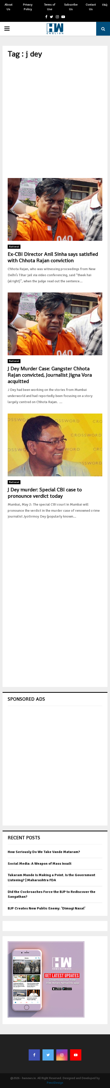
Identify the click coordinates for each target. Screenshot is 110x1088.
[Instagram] (62, 1055)
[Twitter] (48, 1055)
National (14, 246)
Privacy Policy (27, 7)
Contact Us (91, 7)
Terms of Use (49, 7)
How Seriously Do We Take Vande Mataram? (44, 852)
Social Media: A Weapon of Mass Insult (39, 863)
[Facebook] (34, 1055)
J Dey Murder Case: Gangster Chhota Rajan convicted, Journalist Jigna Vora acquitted (50, 375)
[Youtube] (75, 1055)
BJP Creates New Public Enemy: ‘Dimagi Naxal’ (46, 908)
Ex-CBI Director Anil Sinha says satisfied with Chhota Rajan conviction (53, 257)
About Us (9, 7)
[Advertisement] (55, 118)
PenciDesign (55, 1083)
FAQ (104, 5)
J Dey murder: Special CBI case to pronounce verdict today (45, 492)
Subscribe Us (71, 7)
